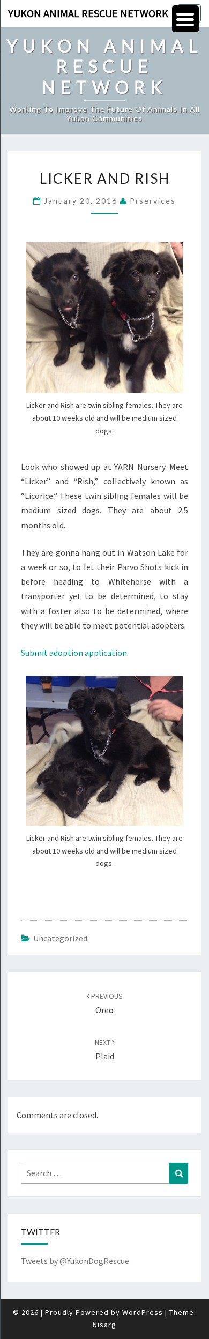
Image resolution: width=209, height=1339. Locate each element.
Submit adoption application (74, 652)
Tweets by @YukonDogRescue (75, 1260)
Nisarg (104, 1324)
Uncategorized (60, 938)
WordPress (142, 1312)
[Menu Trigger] (185, 18)
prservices (153, 200)
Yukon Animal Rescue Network (88, 13)
